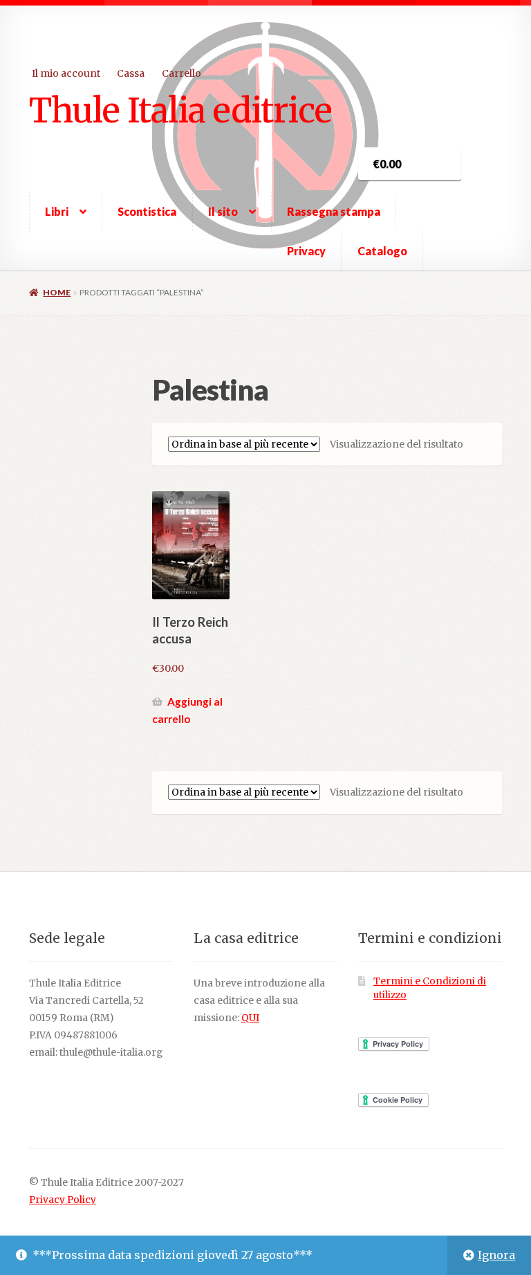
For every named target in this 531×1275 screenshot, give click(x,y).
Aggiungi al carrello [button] (187, 710)
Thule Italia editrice (180, 110)
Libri (56, 211)
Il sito (223, 211)
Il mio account (66, 73)
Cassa (131, 73)
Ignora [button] (496, 1255)
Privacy (306, 250)
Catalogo (382, 250)
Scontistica (147, 211)
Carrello (181, 73)
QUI (250, 1018)
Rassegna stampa (333, 211)
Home (57, 292)
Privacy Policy (62, 1200)
